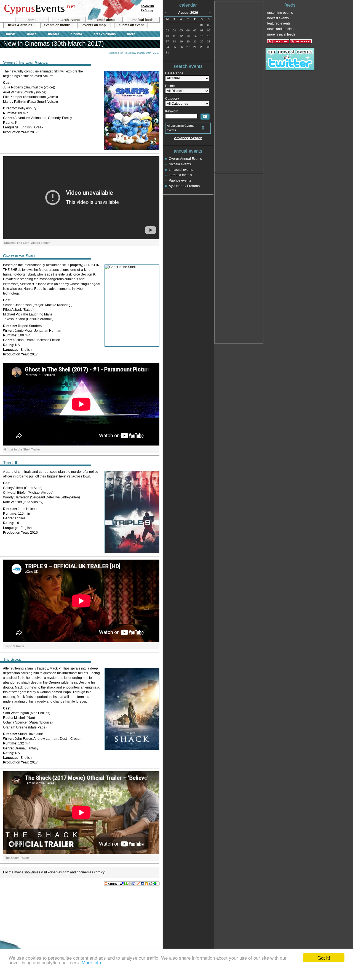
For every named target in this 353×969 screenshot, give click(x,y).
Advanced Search (188, 138)
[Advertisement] (79, 904)
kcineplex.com (58, 872)
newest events (278, 18)
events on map (94, 25)
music (11, 34)
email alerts (106, 20)
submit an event (131, 25)
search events (69, 20)
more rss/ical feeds (281, 34)
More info (91, 962)
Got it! (323, 957)
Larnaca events (180, 175)
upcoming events (280, 13)
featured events (278, 23)
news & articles (20, 25)
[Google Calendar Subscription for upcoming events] (301, 41)
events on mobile (57, 25)
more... (132, 34)
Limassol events (181, 170)
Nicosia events (180, 164)
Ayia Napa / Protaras (184, 186)
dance (32, 34)
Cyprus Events (39, 9)
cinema (76, 34)
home (32, 20)
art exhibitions (104, 34)
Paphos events (180, 180)
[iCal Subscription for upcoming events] (278, 41)
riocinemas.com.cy (91, 872)
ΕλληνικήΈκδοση (147, 8)
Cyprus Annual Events (185, 159)
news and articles (280, 29)
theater (53, 34)
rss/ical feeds (143, 20)
